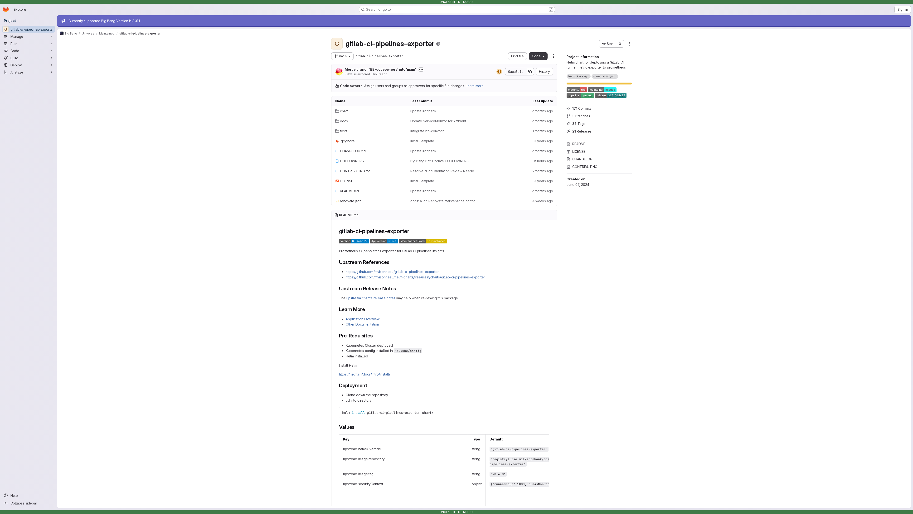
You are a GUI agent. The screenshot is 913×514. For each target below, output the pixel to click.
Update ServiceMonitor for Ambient (438, 121)
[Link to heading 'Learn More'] (367, 309)
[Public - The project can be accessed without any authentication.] (438, 44)
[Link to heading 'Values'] (357, 427)
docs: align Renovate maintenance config (443, 201)
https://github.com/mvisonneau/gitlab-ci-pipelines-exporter (392, 272)
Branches (581, 116)
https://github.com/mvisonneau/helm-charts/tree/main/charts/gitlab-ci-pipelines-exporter (415, 277)
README (579, 144)
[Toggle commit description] (421, 69)
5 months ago (542, 171)
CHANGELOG (582, 159)
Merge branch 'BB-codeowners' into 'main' (380, 69)
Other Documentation (362, 324)
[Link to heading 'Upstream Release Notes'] (399, 289)
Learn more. (475, 86)
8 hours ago (379, 74)
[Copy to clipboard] (543, 412)
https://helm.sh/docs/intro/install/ (364, 374)
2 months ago (542, 111)
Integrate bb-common (427, 131)
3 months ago (542, 131)
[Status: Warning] (499, 71)
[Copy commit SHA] (530, 71)
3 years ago (543, 141)
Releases (582, 131)
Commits (581, 108)
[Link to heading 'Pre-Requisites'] (375, 336)
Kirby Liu (351, 74)
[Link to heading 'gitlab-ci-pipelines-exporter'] (412, 231)
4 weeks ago (542, 201)
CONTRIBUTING (584, 167)
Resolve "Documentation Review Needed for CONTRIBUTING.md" (444, 171)
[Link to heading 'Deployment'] (370, 385)
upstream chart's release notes (370, 298)
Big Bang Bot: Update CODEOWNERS (439, 161)
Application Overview (362, 319)
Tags (578, 124)
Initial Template (422, 141)
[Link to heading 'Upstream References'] (392, 262)
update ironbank (423, 111)
